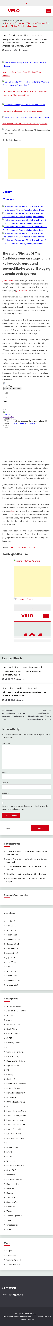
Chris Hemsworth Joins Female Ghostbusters (22, 673)
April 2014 (11, 971)
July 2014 (10, 957)
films (12, 511)
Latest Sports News (15, 1129)
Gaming (9, 1074)
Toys (8, 1220)
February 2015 (13, 939)
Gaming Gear (12, 1079)
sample (21, 679)
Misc (8, 1143)
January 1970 (12, 985)
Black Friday (11, 1029)
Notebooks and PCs (15, 1165)
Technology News (17, 688)
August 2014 (12, 953)
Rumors (9, 1193)
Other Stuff (11, 1170)
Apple (9, 1020)
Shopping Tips (12, 1202)
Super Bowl (11, 1206)
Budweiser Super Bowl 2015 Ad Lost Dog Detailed (24, 123)
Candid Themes (27, 1319)
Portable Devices (14, 1179)
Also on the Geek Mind (16, 1010)
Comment (7, 743)
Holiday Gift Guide (14, 1088)
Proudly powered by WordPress (17, 1316)
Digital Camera (12, 1065)
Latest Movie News (10, 667)
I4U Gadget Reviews (15, 1102)
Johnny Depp (8, 280)
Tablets (9, 1211)
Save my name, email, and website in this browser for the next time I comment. (25, 807)
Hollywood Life (23, 547)
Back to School (13, 1024)
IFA (7, 1106)
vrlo (14, 10)
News (26, 35)
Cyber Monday (12, 1056)
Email (5, 782)
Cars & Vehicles (13, 1033)
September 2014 (14, 948)
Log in (9, 1250)
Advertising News (14, 1006)
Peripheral (10, 1174)
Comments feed (13, 1260)
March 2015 (11, 934)
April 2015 (11, 930)
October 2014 (12, 944)
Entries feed (11, 1255)
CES (8, 1047)
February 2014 (13, 980)
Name (5, 772)
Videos (9, 1229)
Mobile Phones (12, 1147)
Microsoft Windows (15, 1138)
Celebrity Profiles (13, 1042)
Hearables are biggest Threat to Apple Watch (22, 111)
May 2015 (11, 925)
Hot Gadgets (12, 1097)
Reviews (10, 1188)
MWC (9, 1152)
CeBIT (9, 1038)
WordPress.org (13, 1264)
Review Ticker (12, 1184)
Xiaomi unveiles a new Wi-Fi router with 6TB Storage (24, 694)
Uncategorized (38, 35)
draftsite (24, 50)
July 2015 (10, 921)
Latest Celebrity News (12, 35)
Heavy (35, 547)
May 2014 (11, 966)
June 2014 (11, 962)
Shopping (10, 1197)
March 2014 (11, 975)
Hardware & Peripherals (16, 1083)
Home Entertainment (15, 1093)
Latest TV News (13, 1133)
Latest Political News (15, 1124)
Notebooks (11, 1161)
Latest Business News (16, 1111)
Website (5, 793)
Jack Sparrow (22, 290)
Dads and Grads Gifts (15, 1061)
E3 (7, 1070)
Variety (12, 547)
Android (9, 1015)
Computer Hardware (15, 1052)
